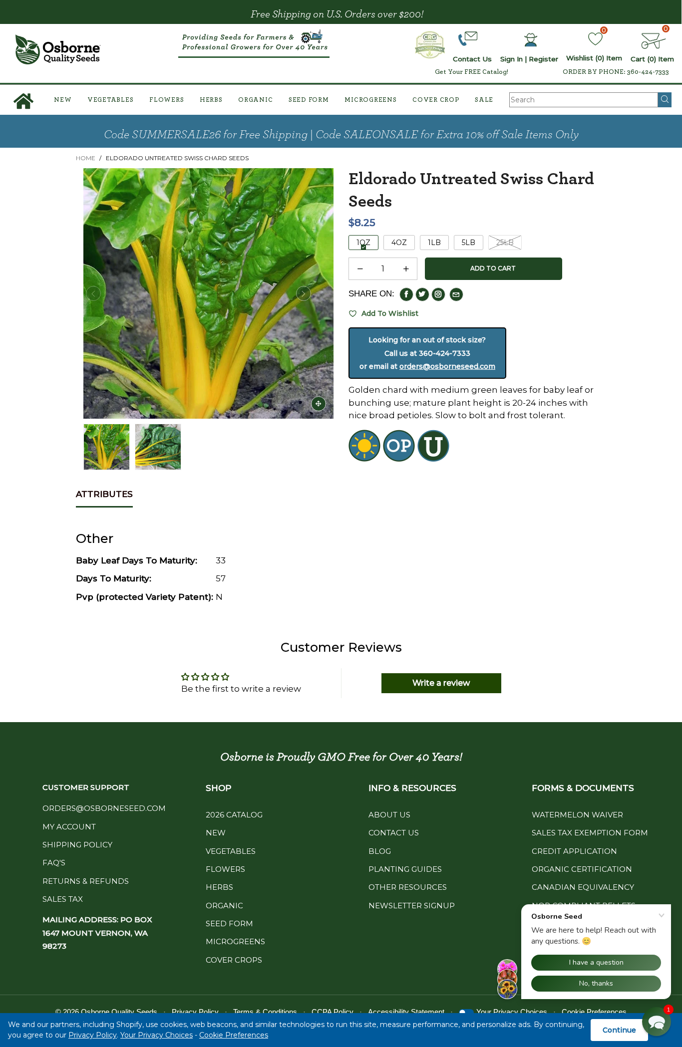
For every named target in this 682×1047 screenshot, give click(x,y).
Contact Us (393, 832)
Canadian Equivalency (583, 887)
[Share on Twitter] (422, 294)
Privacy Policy (92, 1035)
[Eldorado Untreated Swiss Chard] (208, 293)
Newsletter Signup (411, 905)
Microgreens (370, 100)
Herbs (211, 100)
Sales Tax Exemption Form (590, 832)
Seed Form (309, 100)
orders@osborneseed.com (447, 366)
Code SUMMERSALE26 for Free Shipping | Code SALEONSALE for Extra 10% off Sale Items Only (341, 135)
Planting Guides (405, 869)
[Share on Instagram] (438, 294)
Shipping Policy (77, 844)
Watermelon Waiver (577, 814)
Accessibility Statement (406, 1012)
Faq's (53, 862)
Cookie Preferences (233, 1035)
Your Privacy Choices (156, 1035)
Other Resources (407, 887)
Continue (619, 1030)
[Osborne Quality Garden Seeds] (58, 49)
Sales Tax (62, 899)
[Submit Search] (665, 99)
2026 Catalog (234, 814)
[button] (93, 293)
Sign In (511, 59)
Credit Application (574, 851)
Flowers (166, 100)
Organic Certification (582, 869)
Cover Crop (435, 100)
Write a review (441, 683)
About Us (389, 814)
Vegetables (110, 100)
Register (543, 59)
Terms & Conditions (265, 1012)
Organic (255, 100)
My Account (69, 826)
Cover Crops (234, 960)
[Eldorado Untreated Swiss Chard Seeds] (158, 447)
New (62, 100)
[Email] (456, 294)
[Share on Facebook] (406, 294)
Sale (484, 100)
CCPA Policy (332, 1012)
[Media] (318, 403)
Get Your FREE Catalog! (471, 71)
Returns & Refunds (85, 881)
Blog (379, 851)
